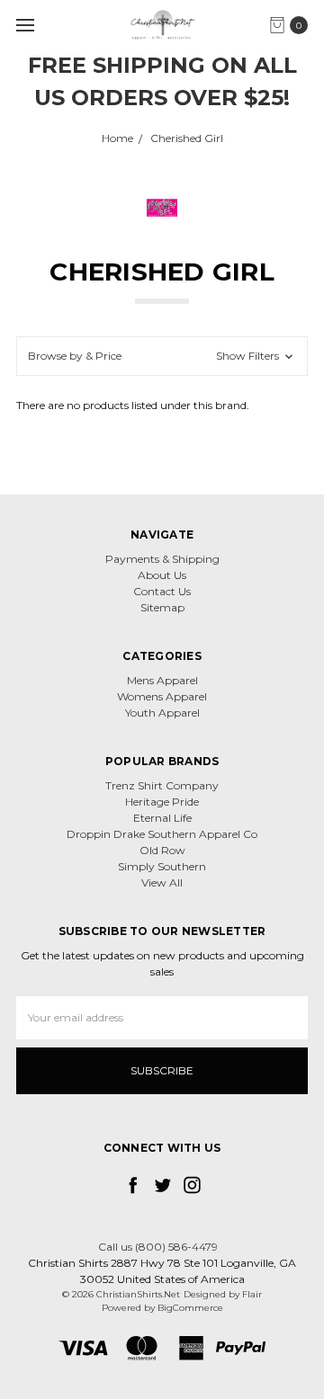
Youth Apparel (162, 712)
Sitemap (162, 607)
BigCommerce (190, 1308)
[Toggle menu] (25, 24)
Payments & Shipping (162, 559)
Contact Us (162, 591)
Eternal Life (162, 817)
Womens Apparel (162, 696)
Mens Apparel (162, 680)
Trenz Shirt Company (162, 785)
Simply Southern (162, 866)
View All (162, 882)
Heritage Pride (162, 801)
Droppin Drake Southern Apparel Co (162, 834)
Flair (252, 1294)
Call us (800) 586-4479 (158, 1246)
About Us (162, 575)
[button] (162, 356)
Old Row (162, 850)
